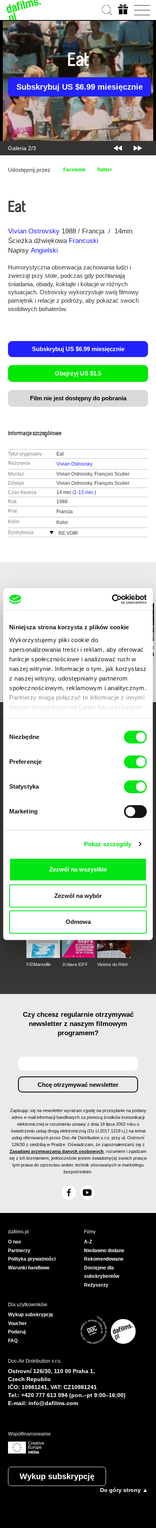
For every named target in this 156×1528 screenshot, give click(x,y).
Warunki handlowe (29, 1268)
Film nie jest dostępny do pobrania (78, 398)
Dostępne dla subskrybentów (101, 1272)
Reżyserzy (96, 1285)
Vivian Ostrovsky (34, 231)
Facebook (74, 170)
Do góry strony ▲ (124, 1490)
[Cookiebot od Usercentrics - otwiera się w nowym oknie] (112, 599)
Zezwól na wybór (78, 895)
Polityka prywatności (32, 1259)
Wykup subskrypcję (57, 1476)
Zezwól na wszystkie (78, 869)
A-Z (88, 1242)
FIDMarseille (38, 964)
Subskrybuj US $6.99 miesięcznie (79, 86)
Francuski (83, 241)
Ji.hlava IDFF (75, 964)
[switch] (135, 761)
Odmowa (78, 921)
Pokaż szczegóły (108, 844)
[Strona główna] (24, 10)
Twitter (104, 170)
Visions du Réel (112, 964)
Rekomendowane (104, 1259)
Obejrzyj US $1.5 (78, 373)
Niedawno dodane (104, 1250)
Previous (118, 148)
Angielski (44, 250)
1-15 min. (84, 492)
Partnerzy (19, 1250)
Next (138, 148)
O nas (14, 1242)
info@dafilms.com (53, 1403)
